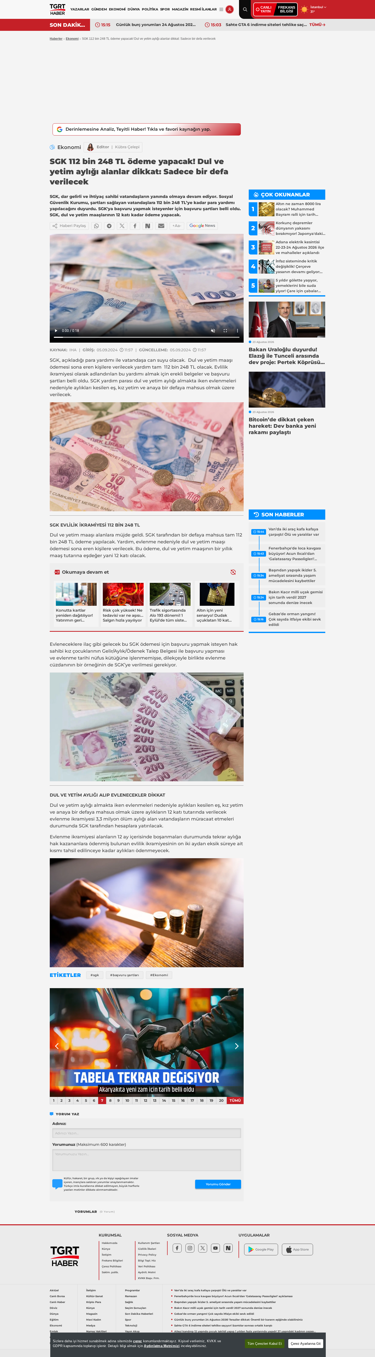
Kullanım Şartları (149, 1243)
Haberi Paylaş (73, 225)
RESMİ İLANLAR (203, 9)
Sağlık (129, 1302)
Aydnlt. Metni (147, 1272)
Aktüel (54, 1290)
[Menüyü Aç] (221, 9)
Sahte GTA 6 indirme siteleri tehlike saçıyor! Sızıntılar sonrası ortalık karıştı (266, 24)
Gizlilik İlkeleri (147, 1249)
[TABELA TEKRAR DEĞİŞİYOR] (147, 1042)
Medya (90, 1325)
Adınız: (59, 1123)
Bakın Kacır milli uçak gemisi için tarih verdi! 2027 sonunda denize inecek (296, 597)
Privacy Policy (147, 1254)
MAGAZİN (180, 9)
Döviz (53, 1308)
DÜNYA (134, 9)
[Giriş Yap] (229, 9)
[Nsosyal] (148, 226)
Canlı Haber (57, 1302)
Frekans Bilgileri (112, 1260)
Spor (128, 1319)
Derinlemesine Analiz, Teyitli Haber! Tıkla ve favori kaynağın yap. (138, 129)
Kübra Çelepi (127, 146)
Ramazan (131, 1296)
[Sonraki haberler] (233, 572)
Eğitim (54, 1319)
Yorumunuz (89, 1144)
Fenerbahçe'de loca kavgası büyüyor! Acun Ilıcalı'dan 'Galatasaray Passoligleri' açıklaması (295, 554)
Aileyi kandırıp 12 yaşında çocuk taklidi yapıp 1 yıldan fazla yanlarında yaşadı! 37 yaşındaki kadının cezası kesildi (245, 1331)
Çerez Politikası (111, 1266)
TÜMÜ (315, 24)
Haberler (56, 39)
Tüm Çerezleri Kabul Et (264, 1344)
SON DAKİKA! (68, 25)
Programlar (132, 1290)
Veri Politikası (146, 1266)
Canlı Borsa (57, 1296)
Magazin (91, 1313)
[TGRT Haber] (57, 9)
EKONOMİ (117, 9)
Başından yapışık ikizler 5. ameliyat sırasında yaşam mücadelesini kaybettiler (292, 575)
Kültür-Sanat (94, 1296)
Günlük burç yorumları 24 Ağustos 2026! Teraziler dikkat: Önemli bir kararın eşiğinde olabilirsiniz (156, 24)
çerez (137, 1341)
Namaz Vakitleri (96, 1331)
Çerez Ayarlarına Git (306, 1344)
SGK (54, 360)
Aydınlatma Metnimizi (162, 1346)
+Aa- (176, 225)
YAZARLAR (79, 9)
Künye (106, 1249)
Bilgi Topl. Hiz (147, 1260)
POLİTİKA (150, 9)
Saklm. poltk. (110, 1272)
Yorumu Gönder (218, 1184)
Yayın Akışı (132, 1331)
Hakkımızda (109, 1243)
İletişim (106, 1254)
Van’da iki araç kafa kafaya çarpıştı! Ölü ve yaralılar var (294, 532)
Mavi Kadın (93, 1319)
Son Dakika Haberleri (139, 1313)
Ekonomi (72, 39)
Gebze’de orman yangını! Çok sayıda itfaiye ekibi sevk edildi (295, 619)
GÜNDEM (99, 9)
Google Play (264, 1249)
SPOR (165, 9)
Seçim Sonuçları (135, 1308)
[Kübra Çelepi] (90, 147)
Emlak (54, 1331)
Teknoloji (131, 1325)
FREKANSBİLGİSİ (286, 9)
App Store (301, 1249)
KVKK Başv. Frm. (148, 1278)
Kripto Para (93, 1302)
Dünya (54, 1313)
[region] (188, 1345)
